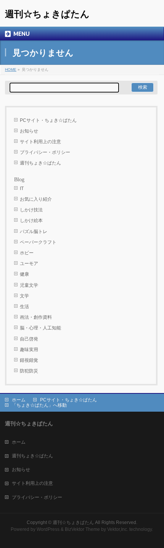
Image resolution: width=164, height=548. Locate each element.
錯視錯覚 (29, 360)
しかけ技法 (31, 209)
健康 (24, 274)
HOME (10, 69)
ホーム (19, 400)
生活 (24, 306)
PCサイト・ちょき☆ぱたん (48, 120)
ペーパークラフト (38, 242)
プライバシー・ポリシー (45, 152)
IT (22, 188)
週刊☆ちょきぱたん (47, 14)
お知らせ (29, 131)
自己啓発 (29, 339)
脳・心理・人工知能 (40, 328)
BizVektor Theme (82, 529)
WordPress (48, 529)
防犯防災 (29, 371)
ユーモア (29, 263)
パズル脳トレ (33, 231)
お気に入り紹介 (36, 199)
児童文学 (29, 285)
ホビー (27, 253)
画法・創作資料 (36, 317)
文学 (24, 296)
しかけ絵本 (31, 220)
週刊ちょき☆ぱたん (40, 163)
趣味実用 (29, 349)
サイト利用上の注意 (40, 141)
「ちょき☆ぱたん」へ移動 (39, 405)
